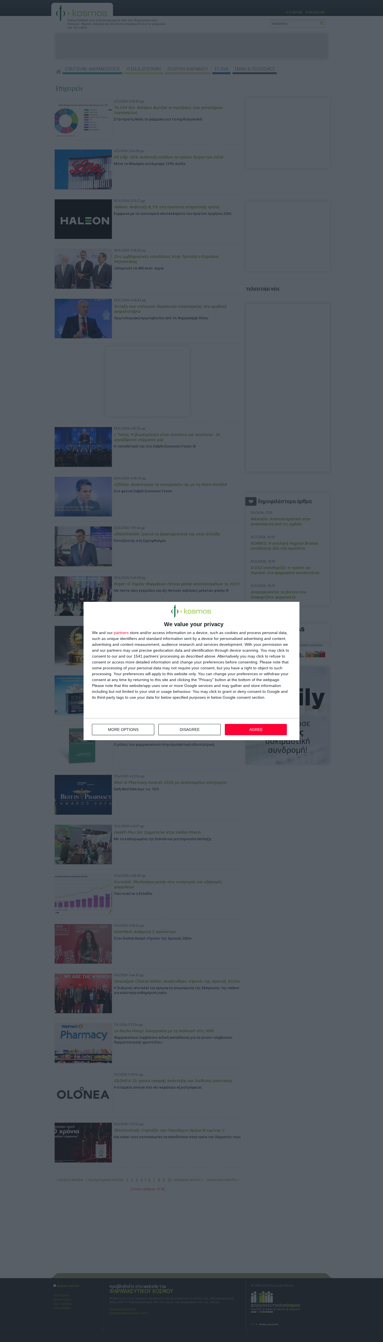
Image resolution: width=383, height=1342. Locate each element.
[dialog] (191, 671)
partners (121, 633)
